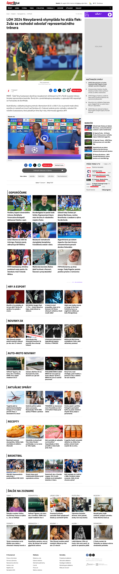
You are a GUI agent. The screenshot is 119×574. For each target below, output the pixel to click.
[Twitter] (93, 555)
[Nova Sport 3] (88, 180)
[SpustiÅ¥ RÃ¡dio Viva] (98, 14)
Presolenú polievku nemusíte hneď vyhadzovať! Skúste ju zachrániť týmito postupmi (59, 515)
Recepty (13, 421)
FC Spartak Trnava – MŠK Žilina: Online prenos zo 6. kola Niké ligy (102, 142)
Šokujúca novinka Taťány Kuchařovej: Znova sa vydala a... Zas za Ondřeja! (16, 515)
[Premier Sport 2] (88, 184)
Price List (35, 568)
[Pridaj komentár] (68, 90)
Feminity (10, 523)
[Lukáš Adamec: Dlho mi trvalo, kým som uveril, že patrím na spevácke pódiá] (81, 532)
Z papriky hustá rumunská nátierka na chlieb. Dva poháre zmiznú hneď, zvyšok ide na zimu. (73, 443)
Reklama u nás (37, 558)
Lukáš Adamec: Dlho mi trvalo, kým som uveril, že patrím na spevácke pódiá (80, 543)
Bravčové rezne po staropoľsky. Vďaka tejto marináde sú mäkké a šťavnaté (15, 443)
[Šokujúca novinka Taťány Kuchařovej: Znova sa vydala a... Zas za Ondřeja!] (16, 504)
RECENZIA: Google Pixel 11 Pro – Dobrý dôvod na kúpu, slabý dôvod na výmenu (34, 308)
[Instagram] (90, 555)
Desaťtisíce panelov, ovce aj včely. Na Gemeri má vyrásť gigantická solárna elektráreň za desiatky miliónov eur (37, 543)
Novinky (53, 523)
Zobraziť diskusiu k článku (48, 170)
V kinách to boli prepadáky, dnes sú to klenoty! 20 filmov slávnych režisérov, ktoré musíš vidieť (53, 309)
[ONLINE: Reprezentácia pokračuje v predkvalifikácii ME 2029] (15, 466)
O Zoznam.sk (11, 555)
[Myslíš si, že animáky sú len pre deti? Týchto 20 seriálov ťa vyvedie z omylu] (15, 297)
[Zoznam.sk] (91, 565)
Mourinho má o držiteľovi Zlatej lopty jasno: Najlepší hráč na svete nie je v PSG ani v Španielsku (99, 104)
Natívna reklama (37, 570)
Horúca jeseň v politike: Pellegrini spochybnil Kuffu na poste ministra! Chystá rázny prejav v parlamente (72, 409)
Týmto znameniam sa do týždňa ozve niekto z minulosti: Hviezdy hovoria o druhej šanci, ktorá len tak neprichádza (16, 543)
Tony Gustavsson (62, 176)
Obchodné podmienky (39, 563)
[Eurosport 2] (88, 175)
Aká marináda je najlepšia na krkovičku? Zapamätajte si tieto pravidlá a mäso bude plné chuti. (54, 444)
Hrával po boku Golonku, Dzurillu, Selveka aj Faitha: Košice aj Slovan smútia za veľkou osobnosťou (98, 90)
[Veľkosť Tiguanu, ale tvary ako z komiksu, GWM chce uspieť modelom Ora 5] (15, 363)
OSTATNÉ (60, 8)
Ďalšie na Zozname (21, 491)
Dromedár (98, 523)
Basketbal (15, 455)
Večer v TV (107, 164)
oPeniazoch (32, 523)
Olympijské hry (21, 14)
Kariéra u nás (10, 565)
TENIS (32, 8)
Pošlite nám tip (76, 90)
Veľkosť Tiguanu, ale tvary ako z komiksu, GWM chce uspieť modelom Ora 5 (14, 374)
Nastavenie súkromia (12, 563)
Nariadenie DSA (11, 570)
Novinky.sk (15, 321)
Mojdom (97, 495)
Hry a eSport (17, 286)
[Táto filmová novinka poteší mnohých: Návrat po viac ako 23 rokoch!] (15, 331)
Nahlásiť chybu (59, 165)
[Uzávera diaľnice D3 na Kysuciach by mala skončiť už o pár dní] (35, 363)
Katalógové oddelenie (65, 563)
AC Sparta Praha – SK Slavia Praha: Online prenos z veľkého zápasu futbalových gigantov (102, 135)
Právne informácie (12, 558)
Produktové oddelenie (65, 558)
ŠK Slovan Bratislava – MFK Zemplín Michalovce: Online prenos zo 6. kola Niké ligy (101, 156)
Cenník (35, 565)
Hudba (74, 523)
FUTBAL (24, 8)
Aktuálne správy (19, 387)
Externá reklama (37, 560)
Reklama (35, 555)
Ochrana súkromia (12, 560)
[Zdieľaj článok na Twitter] (59, 90)
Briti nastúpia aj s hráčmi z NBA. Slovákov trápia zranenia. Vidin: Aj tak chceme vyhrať (72, 477)
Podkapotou (33, 495)
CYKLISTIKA (40, 8)
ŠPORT (10, 8)
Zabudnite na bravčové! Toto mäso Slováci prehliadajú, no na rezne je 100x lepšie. (34, 443)
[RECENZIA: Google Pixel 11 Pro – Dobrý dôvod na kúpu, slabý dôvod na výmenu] (35, 297)
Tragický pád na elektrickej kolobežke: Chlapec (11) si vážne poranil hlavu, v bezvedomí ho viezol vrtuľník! (14, 409)
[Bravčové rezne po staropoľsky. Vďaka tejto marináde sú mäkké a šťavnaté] (15, 431)
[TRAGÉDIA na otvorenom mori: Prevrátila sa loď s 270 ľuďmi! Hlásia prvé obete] (54, 397)
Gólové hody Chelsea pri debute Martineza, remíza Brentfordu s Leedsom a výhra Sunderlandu (102, 128)
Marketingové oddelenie (66, 565)
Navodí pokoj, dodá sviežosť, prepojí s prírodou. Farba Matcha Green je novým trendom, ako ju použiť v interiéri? (103, 515)
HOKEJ (17, 8)
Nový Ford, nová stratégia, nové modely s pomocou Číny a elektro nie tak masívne (72, 374)
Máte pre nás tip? (64, 568)
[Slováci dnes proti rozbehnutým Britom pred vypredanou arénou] (35, 466)
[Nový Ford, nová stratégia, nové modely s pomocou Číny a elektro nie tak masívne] (73, 363)
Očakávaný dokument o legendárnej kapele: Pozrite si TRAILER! (53, 341)
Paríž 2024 (41, 176)
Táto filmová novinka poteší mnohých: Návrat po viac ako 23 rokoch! (15, 341)
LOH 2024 (51, 176)
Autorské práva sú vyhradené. (94, 560)
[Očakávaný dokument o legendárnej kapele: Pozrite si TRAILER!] (54, 331)
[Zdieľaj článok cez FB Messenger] (55, 90)
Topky (9, 495)
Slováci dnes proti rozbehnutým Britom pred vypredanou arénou (34, 476)
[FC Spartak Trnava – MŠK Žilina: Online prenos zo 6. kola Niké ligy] (88, 142)
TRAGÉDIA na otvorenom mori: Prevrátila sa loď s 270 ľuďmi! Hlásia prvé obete (53, 409)
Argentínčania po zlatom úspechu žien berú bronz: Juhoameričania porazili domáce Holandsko (102, 149)
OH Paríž (29, 14)
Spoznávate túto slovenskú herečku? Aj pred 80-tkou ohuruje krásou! (33, 342)
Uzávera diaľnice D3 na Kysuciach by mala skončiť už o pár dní (34, 373)
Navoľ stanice (90, 190)
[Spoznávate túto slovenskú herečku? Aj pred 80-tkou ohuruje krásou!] (35, 331)
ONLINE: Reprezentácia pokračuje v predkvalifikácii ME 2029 (15, 476)
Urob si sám (54, 495)
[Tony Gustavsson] (44, 57)
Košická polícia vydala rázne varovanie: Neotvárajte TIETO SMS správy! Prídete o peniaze (34, 409)
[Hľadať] (110, 8)
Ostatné (13, 14)
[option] (16, 522)
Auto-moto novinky (22, 353)
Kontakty (62, 555)
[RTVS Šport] (88, 167)
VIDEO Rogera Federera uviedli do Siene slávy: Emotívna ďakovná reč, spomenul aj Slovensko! (98, 97)
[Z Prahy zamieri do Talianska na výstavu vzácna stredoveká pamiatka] (103, 532)
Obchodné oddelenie (65, 560)
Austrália (32, 176)
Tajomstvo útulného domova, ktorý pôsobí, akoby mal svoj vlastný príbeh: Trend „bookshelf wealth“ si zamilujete (80, 515)
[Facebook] (87, 555)
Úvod (8, 14)
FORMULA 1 (51, 8)
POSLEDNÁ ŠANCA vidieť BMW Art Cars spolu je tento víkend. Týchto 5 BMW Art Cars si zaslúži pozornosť (53, 375)
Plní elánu (76, 495)
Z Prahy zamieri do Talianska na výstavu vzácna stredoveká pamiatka (103, 543)
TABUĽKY (78, 8)
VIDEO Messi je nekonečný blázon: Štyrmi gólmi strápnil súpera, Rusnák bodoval (99, 110)
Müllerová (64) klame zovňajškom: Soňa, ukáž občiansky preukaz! (72, 341)
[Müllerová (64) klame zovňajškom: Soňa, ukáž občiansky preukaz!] (73, 331)
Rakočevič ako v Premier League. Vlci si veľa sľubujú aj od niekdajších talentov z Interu (53, 477)
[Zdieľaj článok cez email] (64, 90)
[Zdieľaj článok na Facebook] (50, 90)
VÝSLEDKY (69, 8)
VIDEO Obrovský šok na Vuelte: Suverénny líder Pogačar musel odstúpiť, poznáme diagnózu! (97, 84)
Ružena (79, 3)
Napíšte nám (10, 568)
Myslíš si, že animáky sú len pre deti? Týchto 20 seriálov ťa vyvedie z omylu (15, 308)
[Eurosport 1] (88, 171)
